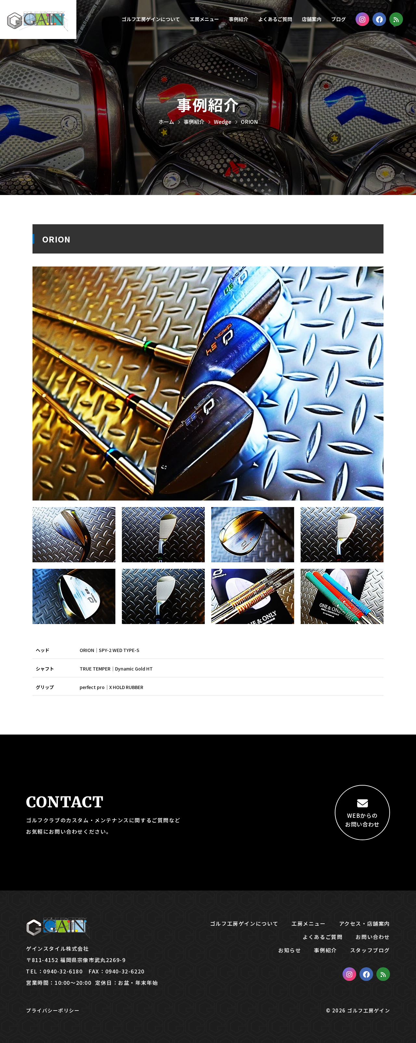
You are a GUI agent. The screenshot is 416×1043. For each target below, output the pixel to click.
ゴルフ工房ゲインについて (151, 19)
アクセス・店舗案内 (364, 923)
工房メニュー (204, 19)
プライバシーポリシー (53, 1010)
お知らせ (289, 950)
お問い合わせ (373, 937)
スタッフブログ (370, 950)
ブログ (338, 19)
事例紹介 (238, 19)
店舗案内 (311, 19)
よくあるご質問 (275, 19)
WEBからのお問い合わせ (362, 819)
